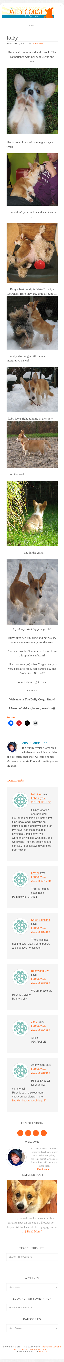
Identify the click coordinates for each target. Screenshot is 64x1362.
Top (60, 1357)
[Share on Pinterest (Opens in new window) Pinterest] (19, 723)
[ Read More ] (33, 1231)
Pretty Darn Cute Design (35, 1349)
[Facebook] (20, 1133)
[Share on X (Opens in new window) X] (27, 723)
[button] (32, 25)
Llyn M (35, 872)
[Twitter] (36, 1133)
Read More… (44, 1169)
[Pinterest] (28, 1133)
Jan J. (34, 1021)
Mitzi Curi (36, 794)
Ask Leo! (43, 1352)
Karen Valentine (40, 919)
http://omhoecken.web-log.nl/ (28, 1100)
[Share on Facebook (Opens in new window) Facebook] (10, 723)
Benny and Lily (40, 970)
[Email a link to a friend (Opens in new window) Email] (35, 723)
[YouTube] (44, 1133)
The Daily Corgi (28, 12)
